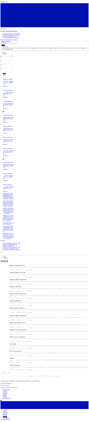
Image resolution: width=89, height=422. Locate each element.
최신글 (4, 74)
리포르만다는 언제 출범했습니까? (10, 249)
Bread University (6, 13)
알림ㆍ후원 (3, 240)
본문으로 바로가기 (4, 1)
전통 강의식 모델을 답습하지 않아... (10, 243)
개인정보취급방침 (7, 398)
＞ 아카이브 (5, 257)
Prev (30, 376)
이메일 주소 (4, 42)
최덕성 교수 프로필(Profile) (9, 244)
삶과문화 (5, 9)
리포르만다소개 (6, 389)
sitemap (3, 15)
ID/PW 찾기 (8, 41)
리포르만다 (5, 4)
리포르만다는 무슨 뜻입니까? (9, 248)
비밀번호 (3, 43)
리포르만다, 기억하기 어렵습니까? (10, 247)
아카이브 (5, 11)
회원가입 (4, 41)
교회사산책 (5, 7)
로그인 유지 (5, 46)
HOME (4, 256)
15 (50, 376)
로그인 (4, 52)
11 (43, 376)
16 (52, 376)
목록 (3, 372)
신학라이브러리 (6, 12)
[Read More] (44, 267)
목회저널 (5, 8)
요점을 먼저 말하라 (7, 245)
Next (58, 376)
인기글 (4, 73)
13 (47, 376)
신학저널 (5, 6)
